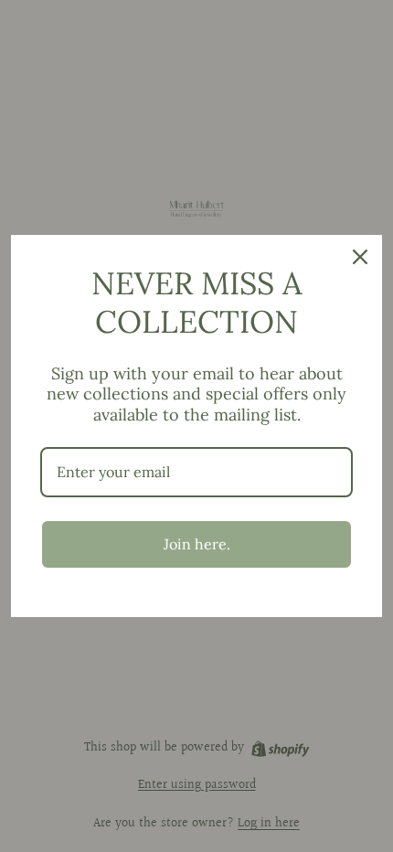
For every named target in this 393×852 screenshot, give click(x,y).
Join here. (197, 544)
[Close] (360, 257)
